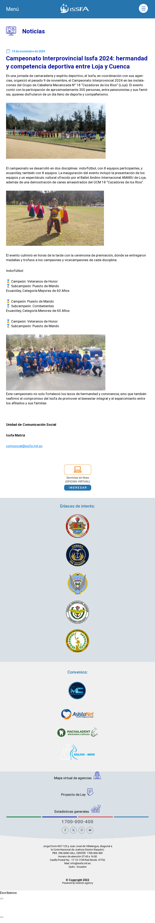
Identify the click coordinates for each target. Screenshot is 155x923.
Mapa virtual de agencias (73, 778)
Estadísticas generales (72, 811)
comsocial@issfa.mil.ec (24, 446)
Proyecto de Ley (73, 795)
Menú (12, 9)
